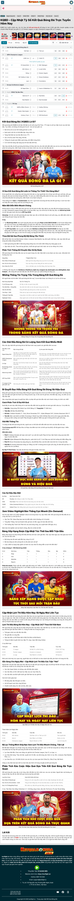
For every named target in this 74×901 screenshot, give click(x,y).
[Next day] (71, 42)
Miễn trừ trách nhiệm (15, 894)
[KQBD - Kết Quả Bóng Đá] (37, 2)
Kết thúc (17, 42)
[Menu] (2, 2)
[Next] (72, 36)
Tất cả (4, 42)
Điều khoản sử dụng (15, 892)
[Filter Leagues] (53, 42)
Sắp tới (24, 42)
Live (11, 42)
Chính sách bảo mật (15, 891)
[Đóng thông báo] (71, 8)
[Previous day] (56, 42)
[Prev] (10, 36)
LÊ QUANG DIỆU (43, 871)
